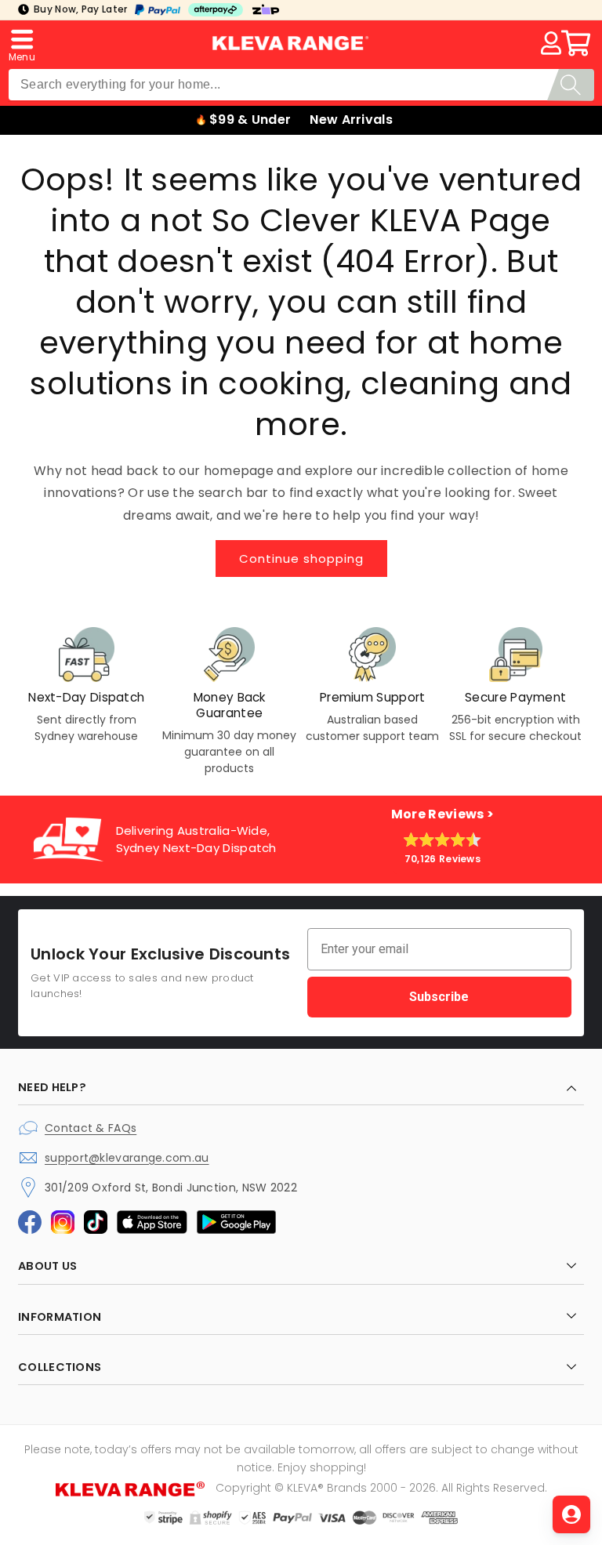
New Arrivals (351, 120)
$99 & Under (250, 120)
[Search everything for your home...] (570, 85)
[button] (22, 43)
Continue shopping (301, 558)
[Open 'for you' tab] (571, 1514)
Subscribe (439, 996)
